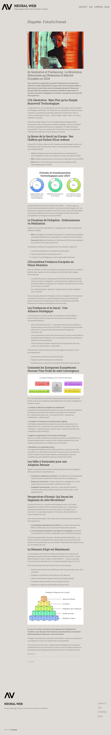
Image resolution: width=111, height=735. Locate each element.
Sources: (32, 654)
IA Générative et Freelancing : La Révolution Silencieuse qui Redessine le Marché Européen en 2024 (55, 75)
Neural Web (25, 6)
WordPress (14, 729)
